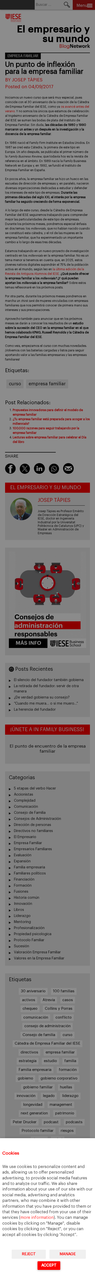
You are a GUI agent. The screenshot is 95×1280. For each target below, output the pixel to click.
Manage (68, 1254)
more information (37, 1218)
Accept (48, 1265)
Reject (29, 1254)
